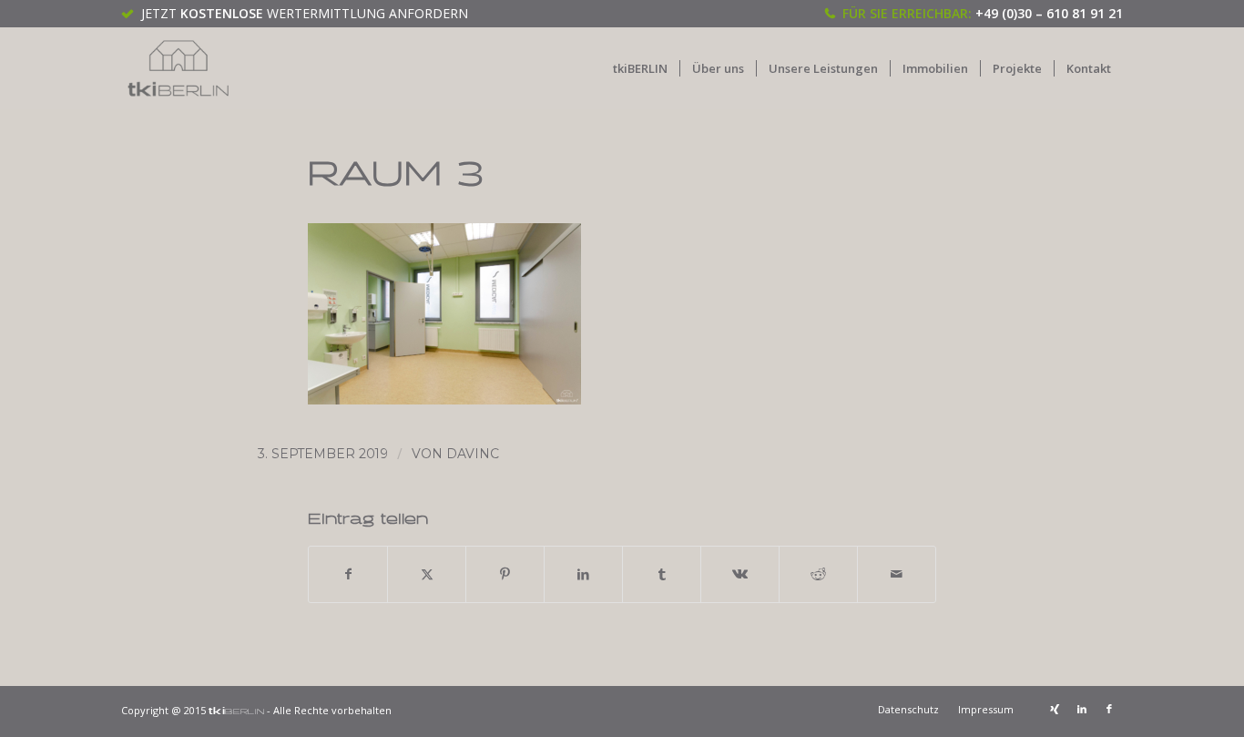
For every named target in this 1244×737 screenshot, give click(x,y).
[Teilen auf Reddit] (818, 574)
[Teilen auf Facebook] (348, 574)
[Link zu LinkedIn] (1082, 708)
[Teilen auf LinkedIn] (583, 574)
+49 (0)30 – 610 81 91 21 (1049, 13)
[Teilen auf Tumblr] (661, 574)
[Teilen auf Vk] (740, 574)
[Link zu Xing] (1054, 708)
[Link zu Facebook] (1109, 708)
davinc (472, 453)
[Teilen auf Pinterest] (505, 574)
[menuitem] (640, 68)
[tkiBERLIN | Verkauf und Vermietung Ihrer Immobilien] (178, 68)
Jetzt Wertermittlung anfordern (304, 13)
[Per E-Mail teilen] (896, 574)
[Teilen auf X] (426, 574)
